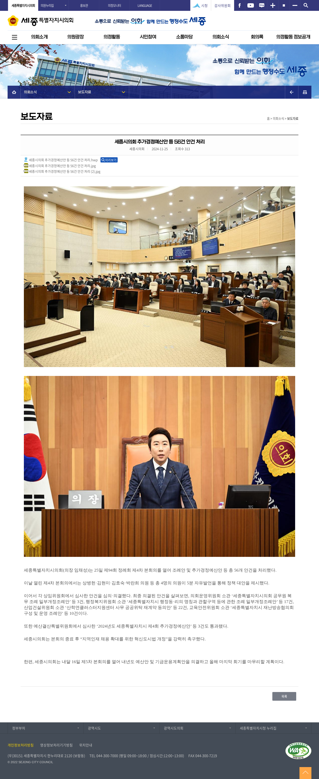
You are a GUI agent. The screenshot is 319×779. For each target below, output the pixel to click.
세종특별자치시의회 (23, 5)
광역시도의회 (173, 728)
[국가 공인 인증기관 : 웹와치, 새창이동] (298, 750)
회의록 (257, 37)
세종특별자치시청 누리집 (258, 728)
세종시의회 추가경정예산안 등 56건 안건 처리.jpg (62, 165)
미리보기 (111, 160)
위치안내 (85, 745)
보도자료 (84, 92)
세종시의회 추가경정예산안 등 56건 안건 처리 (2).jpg (64, 171)
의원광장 (75, 37)
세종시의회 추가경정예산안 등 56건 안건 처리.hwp (63, 159)
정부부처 (18, 728)
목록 (284, 696)
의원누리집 (47, 5)
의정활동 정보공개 (293, 37)
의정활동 (112, 37)
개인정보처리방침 (21, 745)
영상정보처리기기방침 (56, 745)
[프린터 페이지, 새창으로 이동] (304, 92)
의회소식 (220, 37)
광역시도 (94, 728)
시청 (204, 5)
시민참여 (148, 37)
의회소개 (39, 37)
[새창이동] (239, 5)
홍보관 (84, 5)
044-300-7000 (107, 755)
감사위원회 (222, 5)
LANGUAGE (145, 5)
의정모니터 (114, 5)
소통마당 (184, 37)
